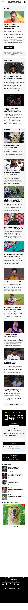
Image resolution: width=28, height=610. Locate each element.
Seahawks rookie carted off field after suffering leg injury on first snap (13, 200)
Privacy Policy (16, 448)
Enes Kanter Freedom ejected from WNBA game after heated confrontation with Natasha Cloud (12, 109)
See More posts (14, 404)
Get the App (14, 424)
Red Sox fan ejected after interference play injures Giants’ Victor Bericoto (13, 255)
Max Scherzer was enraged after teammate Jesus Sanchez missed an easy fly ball (17, 495)
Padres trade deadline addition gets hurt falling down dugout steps (13, 390)
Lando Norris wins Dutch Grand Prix (13, 282)
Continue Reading (9, 48)
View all (21, 129)
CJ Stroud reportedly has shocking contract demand (13, 481)
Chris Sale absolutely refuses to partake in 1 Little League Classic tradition (14, 308)
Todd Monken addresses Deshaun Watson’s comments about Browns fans (12, 27)
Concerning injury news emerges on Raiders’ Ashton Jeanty (12, 173)
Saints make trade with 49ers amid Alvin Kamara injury (11, 146)
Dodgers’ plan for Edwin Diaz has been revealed (10, 362)
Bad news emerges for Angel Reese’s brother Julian (14, 467)
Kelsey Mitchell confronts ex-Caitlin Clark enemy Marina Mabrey (15, 488)
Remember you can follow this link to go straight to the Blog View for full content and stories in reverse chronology (13, 53)
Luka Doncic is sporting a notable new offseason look (10, 335)
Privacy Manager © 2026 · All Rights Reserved (11, 581)
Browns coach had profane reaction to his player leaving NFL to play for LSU (13, 228)
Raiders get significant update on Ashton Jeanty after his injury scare (13, 77)
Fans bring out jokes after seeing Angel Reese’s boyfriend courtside (15, 474)
